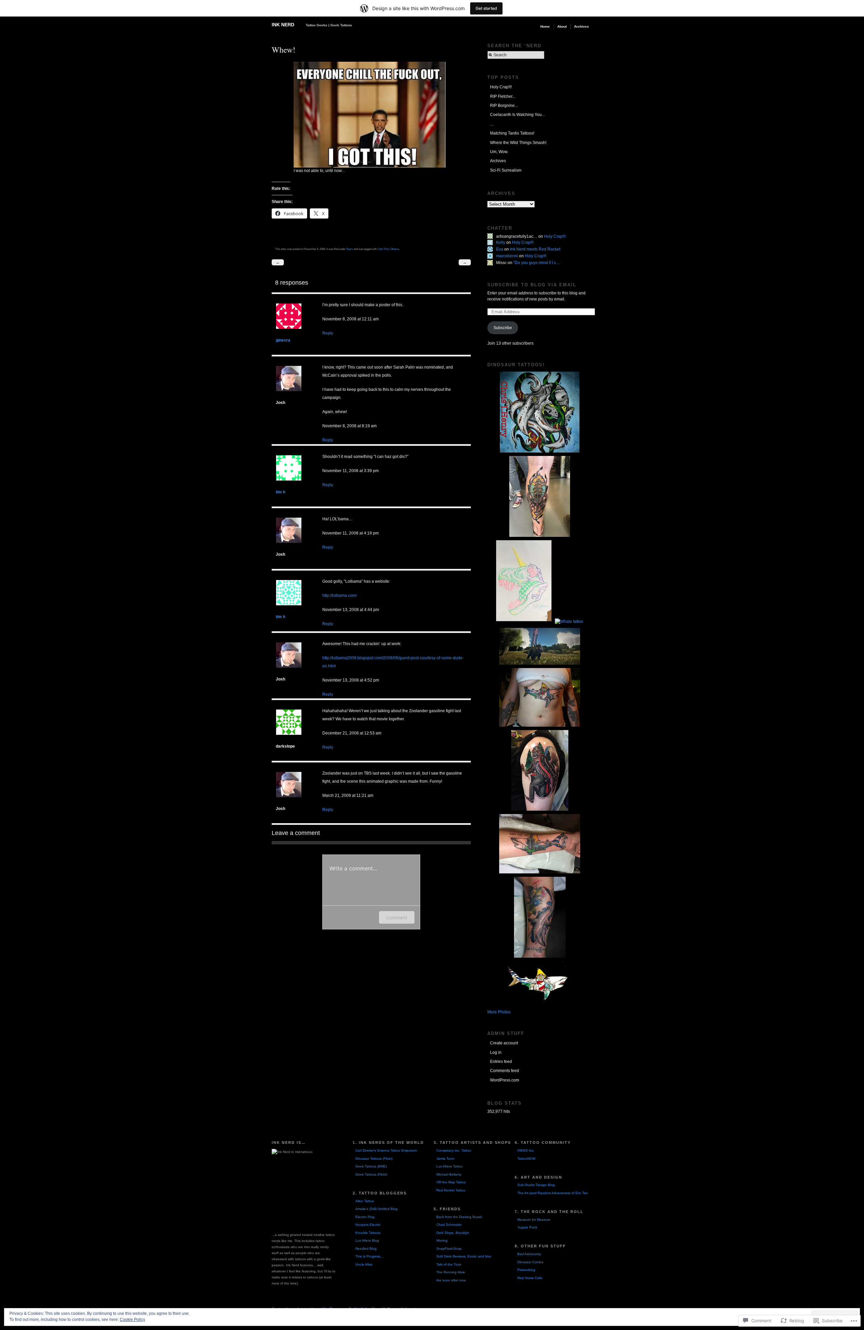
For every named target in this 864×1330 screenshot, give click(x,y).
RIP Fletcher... (502, 96)
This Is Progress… (369, 1256)
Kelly (500, 242)
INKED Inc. (526, 1150)
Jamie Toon (445, 1158)
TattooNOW (526, 1158)
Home (545, 26)
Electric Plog (365, 1217)
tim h (280, 492)
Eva (499, 249)
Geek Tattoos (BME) (371, 1166)
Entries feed (501, 1061)
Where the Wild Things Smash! (518, 142)
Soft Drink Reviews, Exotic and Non (463, 1256)
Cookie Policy (132, 1319)
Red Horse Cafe (529, 1278)
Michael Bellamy (448, 1174)
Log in (496, 1052)
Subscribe (502, 327)
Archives (581, 26)
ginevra (283, 340)
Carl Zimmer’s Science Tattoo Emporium (386, 1150)
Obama (394, 249)
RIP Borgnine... (504, 105)
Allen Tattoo (364, 1201)
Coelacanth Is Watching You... (517, 114)
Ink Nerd (283, 24)
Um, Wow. (499, 151)
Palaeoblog (526, 1270)
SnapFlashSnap (449, 1248)
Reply (327, 333)
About (562, 26)
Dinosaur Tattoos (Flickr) (374, 1158)
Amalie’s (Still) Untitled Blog (376, 1209)
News (349, 249)
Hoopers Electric (368, 1224)
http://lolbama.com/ (339, 595)
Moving (442, 1240)
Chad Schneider (449, 1224)
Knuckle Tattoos (367, 1233)
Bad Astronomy (529, 1254)
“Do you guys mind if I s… (536, 262)
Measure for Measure (533, 1219)
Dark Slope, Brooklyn (452, 1233)
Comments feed (504, 1070)
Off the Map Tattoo (451, 1182)
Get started (486, 8)
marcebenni (507, 256)
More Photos (499, 1012)
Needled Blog (366, 1248)
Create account (504, 1043)
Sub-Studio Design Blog (536, 1185)
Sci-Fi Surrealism (505, 170)
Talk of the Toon (448, 1264)
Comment (396, 917)
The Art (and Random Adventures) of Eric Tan (552, 1193)
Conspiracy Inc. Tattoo (453, 1150)
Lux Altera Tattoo (449, 1166)
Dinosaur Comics (530, 1262)
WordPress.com (504, 1080)
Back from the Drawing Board (459, 1217)
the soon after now (451, 1280)
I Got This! (383, 249)
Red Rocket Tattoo (450, 1190)
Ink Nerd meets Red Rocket (535, 249)
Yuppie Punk (527, 1227)
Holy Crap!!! (501, 87)
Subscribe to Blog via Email (531, 284)
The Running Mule (450, 1272)
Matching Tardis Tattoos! (512, 133)
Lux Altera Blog (367, 1240)
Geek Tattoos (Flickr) (371, 1174)
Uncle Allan (364, 1264)
